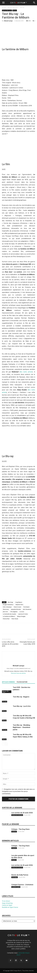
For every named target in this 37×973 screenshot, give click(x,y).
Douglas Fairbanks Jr (8, 604)
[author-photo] (18, 663)
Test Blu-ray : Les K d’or (22, 706)
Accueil (4, 7)
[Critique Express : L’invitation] (6, 889)
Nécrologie (14, 877)
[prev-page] (3, 744)
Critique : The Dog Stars (20, 829)
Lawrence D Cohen (23, 614)
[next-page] (6, 744)
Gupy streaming (7, 903)
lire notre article (26, 372)
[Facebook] (4, 25)
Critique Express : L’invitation (22, 885)
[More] (22, 25)
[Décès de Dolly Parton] (6, 879)
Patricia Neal (6, 618)
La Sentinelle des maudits (9, 614)
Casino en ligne (7, 905)
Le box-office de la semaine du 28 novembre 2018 (10, 644)
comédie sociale (16, 887)
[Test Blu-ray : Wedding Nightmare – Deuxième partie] (7, 727)
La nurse (22, 611)
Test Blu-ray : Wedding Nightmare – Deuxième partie (21, 727)
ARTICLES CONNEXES (8, 682)
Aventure (14, 831)
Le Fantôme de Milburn (9, 616)
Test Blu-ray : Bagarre (21, 697)
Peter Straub (15, 618)
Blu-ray (22, 7)
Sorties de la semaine (12, 808)
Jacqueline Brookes (16, 609)
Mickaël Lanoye (8, 21)
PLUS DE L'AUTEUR (22, 682)
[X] (8, 25)
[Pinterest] (13, 25)
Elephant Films (19, 604)
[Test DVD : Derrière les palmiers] (7, 689)
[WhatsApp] (18, 25)
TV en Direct (6, 901)
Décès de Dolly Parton (19, 875)
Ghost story (6, 609)
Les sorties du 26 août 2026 (22, 813)
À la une (5, 701)
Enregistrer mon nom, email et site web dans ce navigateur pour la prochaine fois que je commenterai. (18, 791)
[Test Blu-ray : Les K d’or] (7, 708)
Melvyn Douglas (21, 616)
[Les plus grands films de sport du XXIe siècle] (6, 859)
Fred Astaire (26, 607)
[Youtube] (27, 960)
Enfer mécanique (7, 607)
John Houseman (27, 609)
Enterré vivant (17, 607)
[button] (3, 2)
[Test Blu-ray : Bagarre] (7, 699)
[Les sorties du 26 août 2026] (6, 817)
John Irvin (5, 611)
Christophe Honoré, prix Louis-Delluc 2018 (27, 643)
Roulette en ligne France (10, 907)
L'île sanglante (13, 611)
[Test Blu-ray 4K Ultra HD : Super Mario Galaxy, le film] (7, 736)
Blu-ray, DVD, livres (13, 7)
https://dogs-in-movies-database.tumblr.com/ (18, 668)
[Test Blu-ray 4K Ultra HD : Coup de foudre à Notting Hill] (7, 718)
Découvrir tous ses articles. (18, 673)
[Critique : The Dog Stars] (6, 833)
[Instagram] (16, 960)
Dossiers (14, 860)
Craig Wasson (18, 602)
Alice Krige (10, 602)
